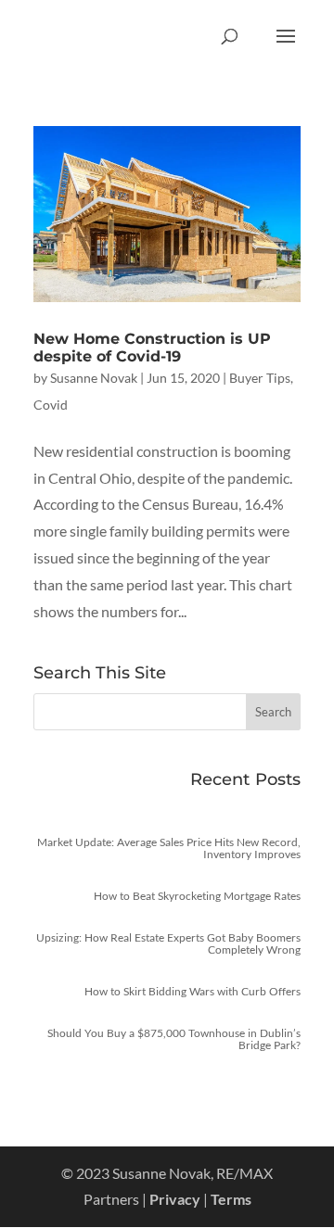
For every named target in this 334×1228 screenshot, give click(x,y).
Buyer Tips (259, 378)
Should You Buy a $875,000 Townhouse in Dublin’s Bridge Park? (174, 1039)
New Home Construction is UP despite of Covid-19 (152, 347)
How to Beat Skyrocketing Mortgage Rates (197, 896)
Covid (50, 404)
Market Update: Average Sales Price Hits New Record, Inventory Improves (169, 848)
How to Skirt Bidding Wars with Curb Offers (192, 991)
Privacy (174, 1199)
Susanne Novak (93, 378)
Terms (231, 1199)
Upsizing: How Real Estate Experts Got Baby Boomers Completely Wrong (168, 943)
